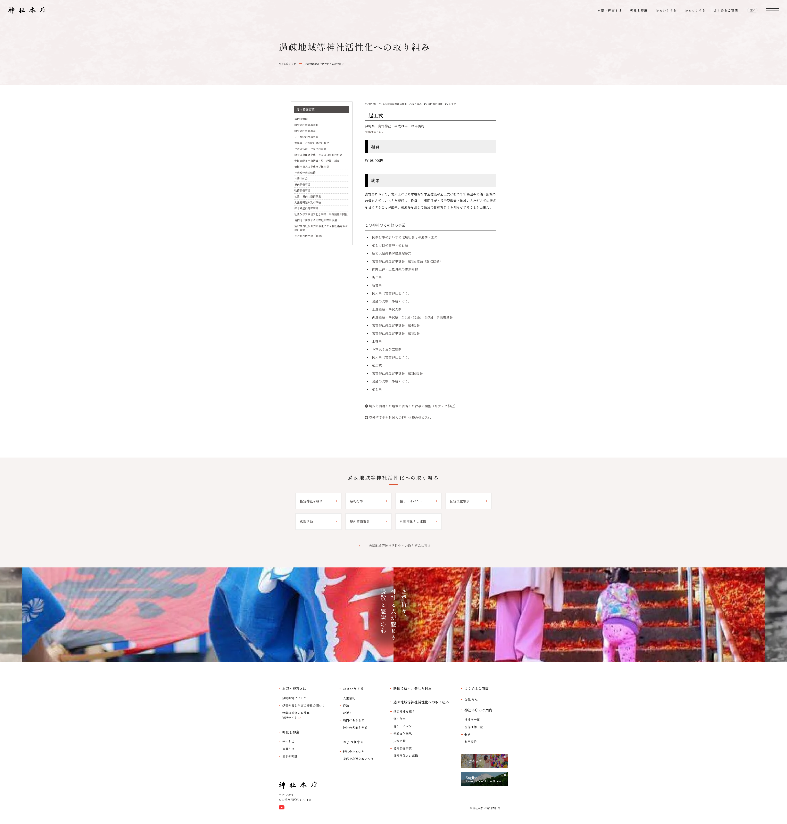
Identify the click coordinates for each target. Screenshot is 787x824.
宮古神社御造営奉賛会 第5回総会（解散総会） (407, 261)
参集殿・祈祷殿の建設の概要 (311, 143)
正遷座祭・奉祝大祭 (386, 309)
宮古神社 (384, 125)
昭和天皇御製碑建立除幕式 (391, 253)
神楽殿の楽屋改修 (305, 173)
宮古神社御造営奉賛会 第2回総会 (397, 373)
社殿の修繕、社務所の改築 (310, 149)
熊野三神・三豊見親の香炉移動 (395, 269)
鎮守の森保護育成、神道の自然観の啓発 (318, 155)
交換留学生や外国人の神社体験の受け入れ (400, 417)
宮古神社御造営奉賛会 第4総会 (396, 325)
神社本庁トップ (287, 63)
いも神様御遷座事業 (306, 137)
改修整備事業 (302, 190)
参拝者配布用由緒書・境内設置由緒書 (317, 161)
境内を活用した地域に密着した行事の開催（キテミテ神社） (413, 405)
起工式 (452, 104)
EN (752, 10)
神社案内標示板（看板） (309, 236)
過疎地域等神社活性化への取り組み (324, 63)
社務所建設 (301, 178)
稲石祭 (377, 389)
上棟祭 (377, 341)
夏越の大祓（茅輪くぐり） (391, 301)
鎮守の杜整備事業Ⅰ (306, 131)
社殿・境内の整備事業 (307, 196)
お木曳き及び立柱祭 (386, 349)
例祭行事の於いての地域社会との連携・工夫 (405, 237)
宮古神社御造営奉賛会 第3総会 (396, 333)
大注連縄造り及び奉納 (307, 202)
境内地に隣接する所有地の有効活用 (315, 220)
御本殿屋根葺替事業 (306, 208)
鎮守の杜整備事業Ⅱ (306, 125)
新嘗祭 (377, 285)
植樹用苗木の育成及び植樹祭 (311, 167)
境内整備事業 (435, 104)
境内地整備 (301, 119)
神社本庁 (373, 104)
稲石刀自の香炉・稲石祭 (390, 245)
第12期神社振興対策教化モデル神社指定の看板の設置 (321, 228)
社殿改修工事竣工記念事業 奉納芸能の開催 (321, 214)
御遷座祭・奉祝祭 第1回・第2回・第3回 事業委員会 (412, 317)
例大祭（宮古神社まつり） (391, 293)
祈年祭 (377, 277)
